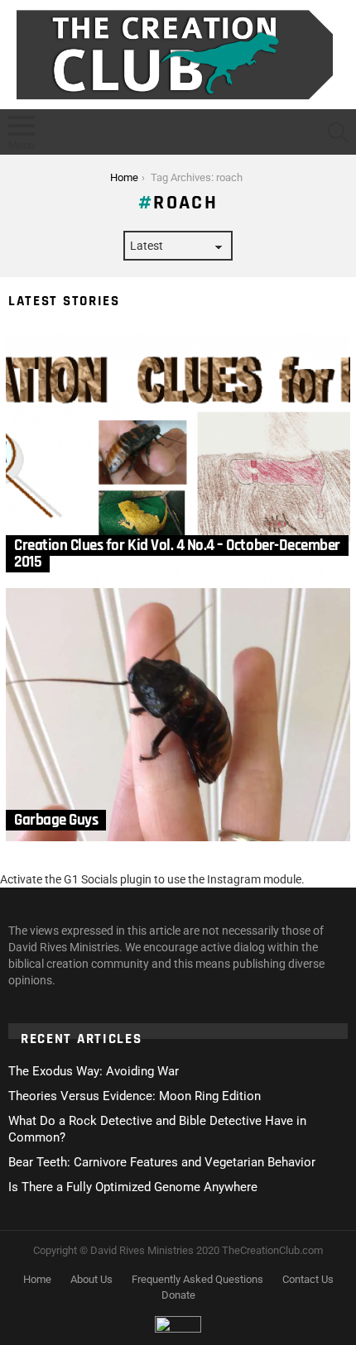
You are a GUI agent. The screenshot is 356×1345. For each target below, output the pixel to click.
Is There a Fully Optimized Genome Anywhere (132, 1187)
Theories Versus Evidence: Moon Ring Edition (134, 1096)
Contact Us (308, 1279)
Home (37, 1279)
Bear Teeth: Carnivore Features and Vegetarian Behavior (161, 1162)
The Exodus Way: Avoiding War (93, 1071)
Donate (178, 1295)
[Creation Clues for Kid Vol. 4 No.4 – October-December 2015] (178, 456)
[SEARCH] (338, 132)
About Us (91, 1279)
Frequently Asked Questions (197, 1279)
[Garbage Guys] (178, 714)
